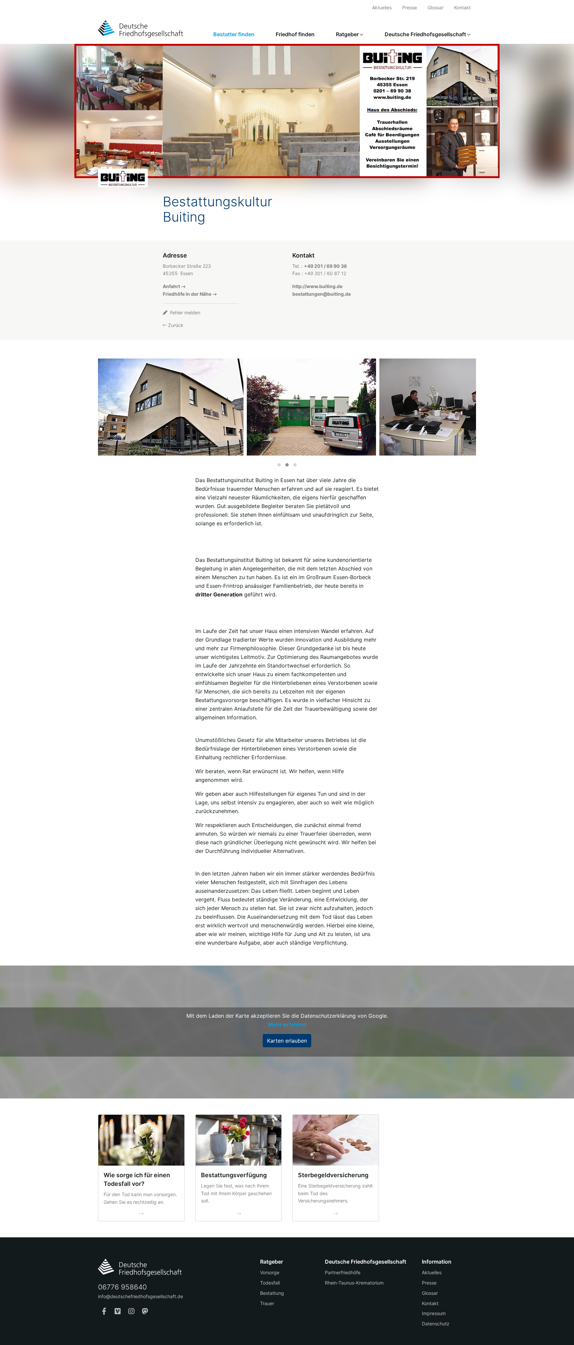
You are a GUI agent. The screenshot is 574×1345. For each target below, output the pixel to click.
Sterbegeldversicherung (333, 1175)
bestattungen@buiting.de (321, 294)
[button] (279, 465)
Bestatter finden (233, 34)
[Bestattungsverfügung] (239, 1140)
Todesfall (270, 1283)
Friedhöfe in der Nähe (187, 294)
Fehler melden (184, 312)
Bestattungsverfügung (234, 1175)
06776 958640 (122, 1287)
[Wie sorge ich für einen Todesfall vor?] (141, 1140)
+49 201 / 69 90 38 (325, 266)
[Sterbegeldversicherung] (336, 1140)
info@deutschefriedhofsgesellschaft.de (140, 1296)
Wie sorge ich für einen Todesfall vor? (137, 1179)
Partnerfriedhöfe (342, 1272)
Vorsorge (269, 1272)
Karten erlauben (287, 1040)
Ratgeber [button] (347, 34)
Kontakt (462, 7)
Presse (409, 7)
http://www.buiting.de (317, 286)
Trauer (267, 1303)
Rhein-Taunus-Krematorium (354, 1283)
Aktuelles (382, 7)
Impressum (434, 1313)
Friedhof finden (295, 34)
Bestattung (272, 1293)
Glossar (435, 7)
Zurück (175, 325)
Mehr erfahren (287, 1024)
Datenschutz (435, 1323)
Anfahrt (171, 286)
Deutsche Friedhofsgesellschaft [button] (425, 34)
